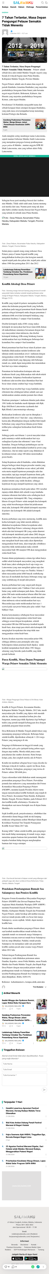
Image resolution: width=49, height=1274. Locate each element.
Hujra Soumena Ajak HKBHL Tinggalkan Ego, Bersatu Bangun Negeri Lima (25, 1135)
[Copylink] (38, 1266)
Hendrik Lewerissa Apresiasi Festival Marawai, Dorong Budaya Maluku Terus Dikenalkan (23, 1111)
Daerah (5, 12)
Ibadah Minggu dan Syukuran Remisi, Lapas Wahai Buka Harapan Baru (18, 1001)
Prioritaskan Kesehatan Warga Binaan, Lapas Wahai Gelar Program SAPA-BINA (26, 1162)
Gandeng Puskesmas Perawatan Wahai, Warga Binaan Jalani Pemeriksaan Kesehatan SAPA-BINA (17, 123)
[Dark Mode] (46, 2)
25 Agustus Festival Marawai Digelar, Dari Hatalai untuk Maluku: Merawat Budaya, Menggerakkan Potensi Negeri (24, 1149)
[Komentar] (13, 1266)
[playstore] (31, 1259)
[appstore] (17, 1259)
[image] (42, 1004)
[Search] (42, 2)
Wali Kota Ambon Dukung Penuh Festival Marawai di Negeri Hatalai (24, 1124)
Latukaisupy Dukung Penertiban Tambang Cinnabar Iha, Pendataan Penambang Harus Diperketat (18, 272)
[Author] (5, 32)
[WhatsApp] (32, 1266)
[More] (33, 1009)
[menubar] (3, 2)
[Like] (5, 1266)
